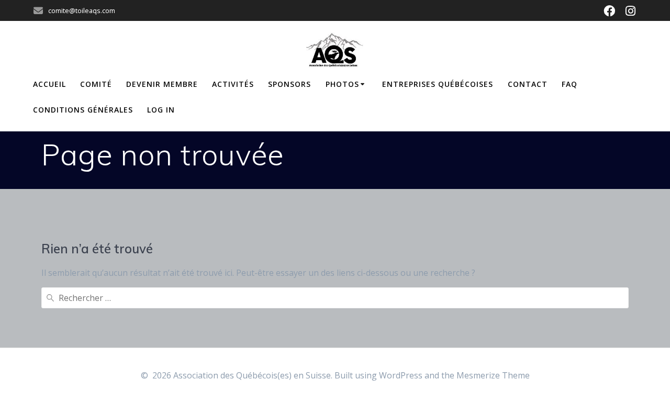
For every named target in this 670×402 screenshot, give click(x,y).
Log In (161, 110)
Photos (342, 84)
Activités (233, 84)
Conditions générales (83, 110)
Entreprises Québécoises (437, 84)
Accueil (49, 84)
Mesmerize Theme (493, 375)
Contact (528, 84)
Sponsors (289, 84)
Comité (96, 84)
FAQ (569, 84)
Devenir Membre (162, 84)
